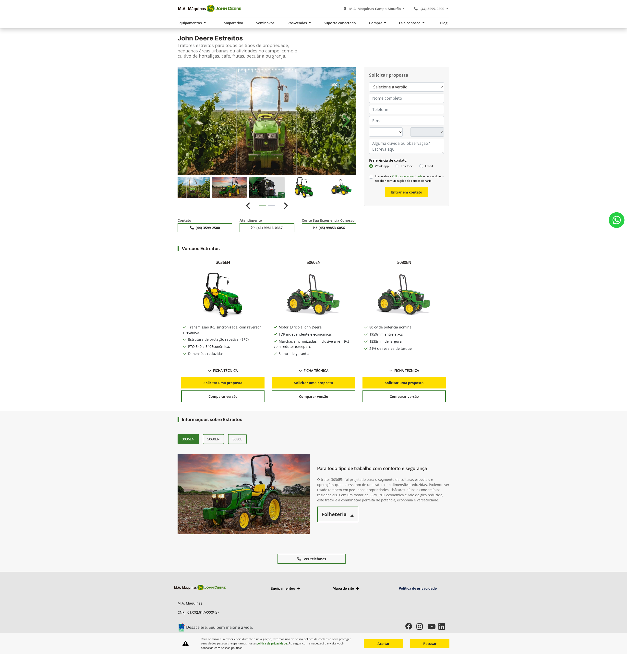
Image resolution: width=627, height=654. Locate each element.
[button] (188, 121)
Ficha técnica (225, 370)
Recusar (429, 643)
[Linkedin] (443, 626)
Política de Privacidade (407, 176)
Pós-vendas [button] (298, 23)
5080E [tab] (237, 439)
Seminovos (265, 23)
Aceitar (383, 643)
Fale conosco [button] (410, 23)
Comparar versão (223, 396)
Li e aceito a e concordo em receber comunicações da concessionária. (409, 178)
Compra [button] (376, 23)
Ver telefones (314, 559)
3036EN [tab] (188, 439)
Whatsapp (382, 166)
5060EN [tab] (213, 439)
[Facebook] (410, 626)
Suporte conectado (340, 23)
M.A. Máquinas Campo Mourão (375, 8)
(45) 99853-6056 (332, 227)
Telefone (407, 166)
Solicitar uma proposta (223, 382)
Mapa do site (343, 588)
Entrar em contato (406, 192)
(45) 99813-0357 (269, 227)
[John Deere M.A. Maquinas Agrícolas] (209, 8)
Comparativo (232, 23)
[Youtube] (432, 626)
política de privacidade (271, 643)
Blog (443, 23)
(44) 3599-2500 (432, 8)
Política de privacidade (418, 588)
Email (429, 166)
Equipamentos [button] (190, 23)
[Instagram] (421, 626)
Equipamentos (283, 588)
